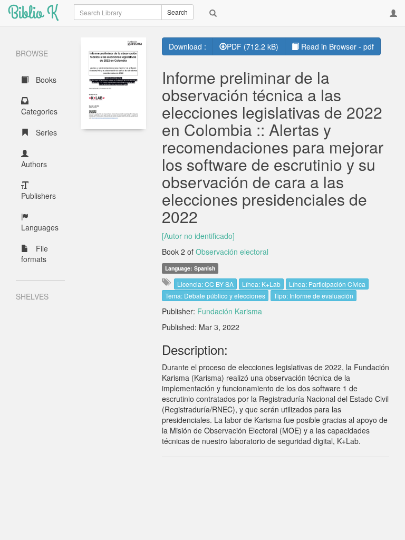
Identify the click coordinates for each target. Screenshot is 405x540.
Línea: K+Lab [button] (261, 283)
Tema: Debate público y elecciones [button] (215, 295)
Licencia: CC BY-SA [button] (205, 283)
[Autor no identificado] (198, 235)
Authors (34, 164)
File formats (34, 253)
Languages (40, 227)
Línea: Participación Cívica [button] (327, 283)
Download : (187, 46)
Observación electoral (232, 251)
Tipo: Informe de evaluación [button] (313, 295)
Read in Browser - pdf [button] (336, 46)
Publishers (38, 195)
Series (45, 132)
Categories (39, 111)
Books (45, 79)
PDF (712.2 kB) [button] (252, 46)
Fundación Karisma (229, 311)
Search (177, 11)
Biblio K (33, 13)
